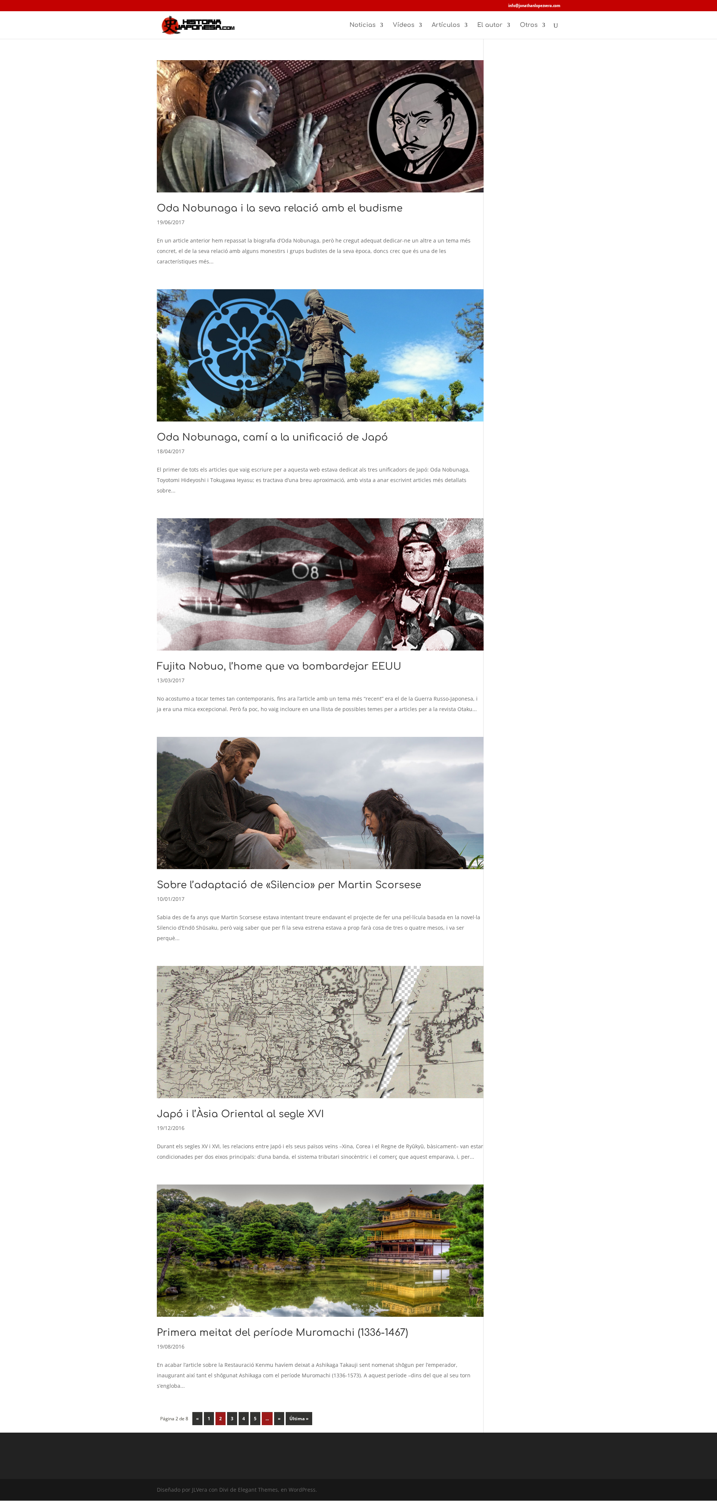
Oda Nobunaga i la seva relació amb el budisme (280, 208)
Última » (298, 1418)
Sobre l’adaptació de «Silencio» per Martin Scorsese (289, 885)
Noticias (363, 25)
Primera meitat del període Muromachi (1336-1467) (282, 1332)
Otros (529, 25)
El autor (490, 25)
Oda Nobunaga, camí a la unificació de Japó (272, 437)
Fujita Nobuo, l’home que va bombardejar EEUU (279, 666)
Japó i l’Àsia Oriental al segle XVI (240, 1114)
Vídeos (404, 25)
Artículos (446, 25)
